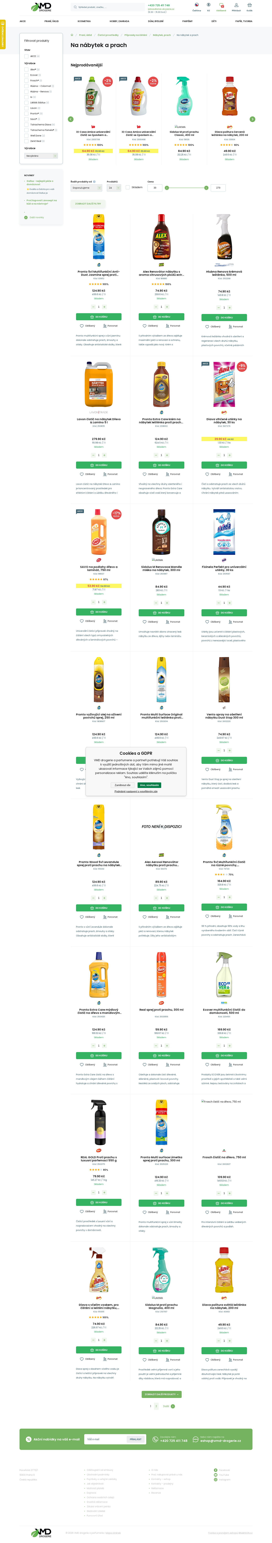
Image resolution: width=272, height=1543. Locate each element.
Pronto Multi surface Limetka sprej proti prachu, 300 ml (161, 1159)
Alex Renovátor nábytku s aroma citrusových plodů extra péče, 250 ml (161, 273)
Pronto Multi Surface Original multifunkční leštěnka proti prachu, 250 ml (161, 716)
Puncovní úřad (95, 1515)
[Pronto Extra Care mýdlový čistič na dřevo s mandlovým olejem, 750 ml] (99, 974)
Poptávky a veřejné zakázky (102, 1479)
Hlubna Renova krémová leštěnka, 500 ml (224, 273)
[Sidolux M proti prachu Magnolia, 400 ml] (161, 1270)
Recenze (156, 1492)
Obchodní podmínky (98, 1474)
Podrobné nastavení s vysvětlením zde (136, 791)
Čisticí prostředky (108, 35)
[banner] (41, 8)
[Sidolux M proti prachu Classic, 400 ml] (184, 96)
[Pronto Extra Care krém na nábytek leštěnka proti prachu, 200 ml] (161, 384)
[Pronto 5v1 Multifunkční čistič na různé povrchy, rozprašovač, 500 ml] (224, 827)
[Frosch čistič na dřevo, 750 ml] (224, 1122)
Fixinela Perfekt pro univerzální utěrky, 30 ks (224, 568)
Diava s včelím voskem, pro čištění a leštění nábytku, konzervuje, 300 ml (99, 1306)
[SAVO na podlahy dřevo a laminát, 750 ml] (99, 532)
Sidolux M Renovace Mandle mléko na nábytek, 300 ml (161, 568)
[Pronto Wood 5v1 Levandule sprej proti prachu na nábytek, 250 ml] (99, 827)
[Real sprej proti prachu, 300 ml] (161, 974)
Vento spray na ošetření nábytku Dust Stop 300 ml (224, 716)
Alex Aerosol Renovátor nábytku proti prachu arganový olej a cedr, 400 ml (161, 863)
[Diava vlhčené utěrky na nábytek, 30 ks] (224, 384)
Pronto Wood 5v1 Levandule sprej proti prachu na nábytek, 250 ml (99, 863)
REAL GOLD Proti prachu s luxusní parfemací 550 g (99, 1159)
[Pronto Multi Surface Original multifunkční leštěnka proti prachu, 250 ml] (161, 679)
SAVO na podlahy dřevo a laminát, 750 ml (99, 568)
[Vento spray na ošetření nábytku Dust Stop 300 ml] (224, 679)
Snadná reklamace (97, 1502)
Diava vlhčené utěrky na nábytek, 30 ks (224, 421)
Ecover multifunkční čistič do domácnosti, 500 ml (224, 1011)
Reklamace (157, 1488)
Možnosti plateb (95, 1488)
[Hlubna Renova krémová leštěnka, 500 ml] (224, 237)
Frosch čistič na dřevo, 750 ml (224, 1157)
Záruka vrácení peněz (98, 1506)
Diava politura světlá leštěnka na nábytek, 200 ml (224, 1306)
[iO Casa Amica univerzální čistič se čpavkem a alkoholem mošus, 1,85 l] (93, 96)
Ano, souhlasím (149, 785)
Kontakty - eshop (160, 1479)
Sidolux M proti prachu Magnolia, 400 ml (161, 1306)
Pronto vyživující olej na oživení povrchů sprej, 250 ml (99, 716)
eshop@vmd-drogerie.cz (161, 8)
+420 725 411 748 (159, 5)
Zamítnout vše (122, 785)
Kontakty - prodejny (162, 1483)
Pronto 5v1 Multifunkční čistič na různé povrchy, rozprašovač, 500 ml (224, 863)
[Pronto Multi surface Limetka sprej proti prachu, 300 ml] (161, 1122)
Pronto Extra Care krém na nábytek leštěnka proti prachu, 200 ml (161, 421)
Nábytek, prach (162, 35)
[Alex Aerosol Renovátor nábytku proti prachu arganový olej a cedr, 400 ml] (161, 827)
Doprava (91, 1492)
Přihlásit (136, 1439)
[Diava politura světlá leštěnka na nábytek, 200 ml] (224, 1270)
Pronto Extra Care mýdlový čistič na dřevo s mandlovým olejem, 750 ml (99, 1011)
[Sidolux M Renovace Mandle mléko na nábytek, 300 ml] (161, 532)
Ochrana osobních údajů (100, 1497)
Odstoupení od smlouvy (100, 1470)
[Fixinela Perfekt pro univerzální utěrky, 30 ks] (224, 532)
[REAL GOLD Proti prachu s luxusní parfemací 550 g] (99, 1122)
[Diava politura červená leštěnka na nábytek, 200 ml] (229, 96)
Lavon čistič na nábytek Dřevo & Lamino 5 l (99, 421)
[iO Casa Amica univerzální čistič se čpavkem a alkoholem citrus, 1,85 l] (138, 96)
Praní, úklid (85, 35)
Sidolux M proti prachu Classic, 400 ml (184, 133)
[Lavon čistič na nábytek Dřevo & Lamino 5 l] (99, 384)
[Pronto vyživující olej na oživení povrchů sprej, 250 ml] (99, 679)
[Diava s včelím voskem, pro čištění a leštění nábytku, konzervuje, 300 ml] (99, 1270)
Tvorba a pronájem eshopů (223, 1533)
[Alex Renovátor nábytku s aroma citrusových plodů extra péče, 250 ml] (161, 237)
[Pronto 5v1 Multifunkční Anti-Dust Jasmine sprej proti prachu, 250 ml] (99, 237)
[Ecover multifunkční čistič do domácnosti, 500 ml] (224, 974)
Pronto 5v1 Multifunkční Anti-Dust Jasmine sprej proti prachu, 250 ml (99, 273)
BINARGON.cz (245, 1533)
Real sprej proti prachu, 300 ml (161, 1010)
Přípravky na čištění (136, 35)
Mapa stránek (113, 1533)
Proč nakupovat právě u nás (166, 1474)
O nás (154, 1470)
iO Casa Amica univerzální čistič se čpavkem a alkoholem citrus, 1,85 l (139, 133)
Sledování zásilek (96, 1511)
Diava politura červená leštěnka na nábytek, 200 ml (230, 133)
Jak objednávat (95, 1483)
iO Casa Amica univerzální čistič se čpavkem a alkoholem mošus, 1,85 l (93, 133)
